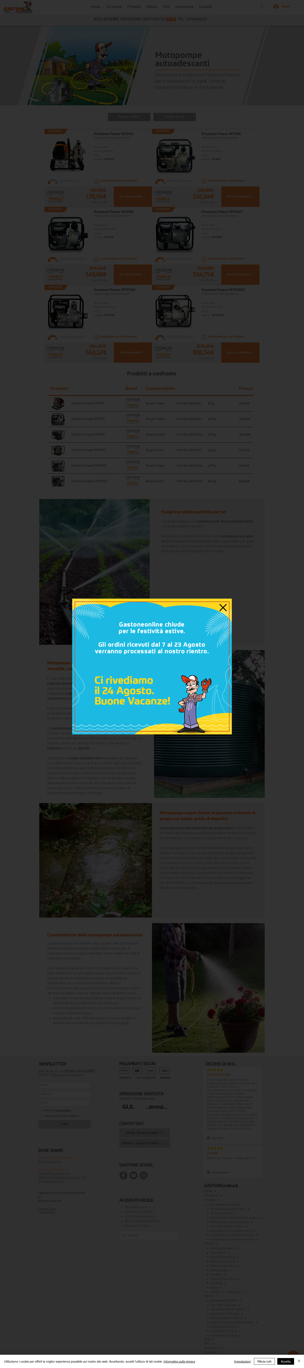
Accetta (286, 1361)
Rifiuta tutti (264, 1361)
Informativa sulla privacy (179, 1361)
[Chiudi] (299, 1361)
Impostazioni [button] (242, 1361)
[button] (223, 607)
